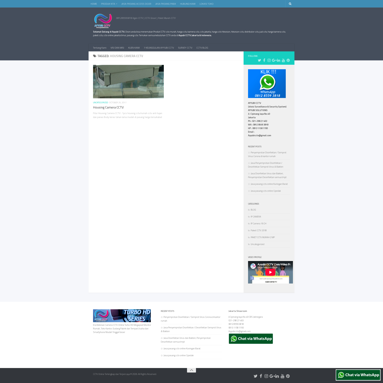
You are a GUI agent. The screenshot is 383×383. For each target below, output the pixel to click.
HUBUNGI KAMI (187, 4)
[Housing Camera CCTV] (128, 81)
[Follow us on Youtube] (283, 60)
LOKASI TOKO (206, 4)
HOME (94, 4)
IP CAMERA (256, 216)
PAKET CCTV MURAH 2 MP (263, 237)
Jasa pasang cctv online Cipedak (266, 191)
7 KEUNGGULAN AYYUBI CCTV (159, 47)
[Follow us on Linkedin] (278, 60)
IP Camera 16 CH (258, 223)
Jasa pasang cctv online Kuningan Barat (269, 184)
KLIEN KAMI (134, 47)
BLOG (253, 209)
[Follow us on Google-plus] (274, 60)
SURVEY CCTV (185, 47)
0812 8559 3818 (236, 324)
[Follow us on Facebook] (264, 60)
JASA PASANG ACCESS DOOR (136, 4)
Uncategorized (100, 102)
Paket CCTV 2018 (259, 230)
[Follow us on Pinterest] (288, 60)
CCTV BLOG (202, 47)
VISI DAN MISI (117, 47)
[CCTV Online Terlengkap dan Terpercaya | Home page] (103, 20)
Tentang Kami (99, 47)
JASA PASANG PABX (165, 4)
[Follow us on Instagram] (269, 60)
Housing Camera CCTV (108, 107)
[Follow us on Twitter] (259, 60)
